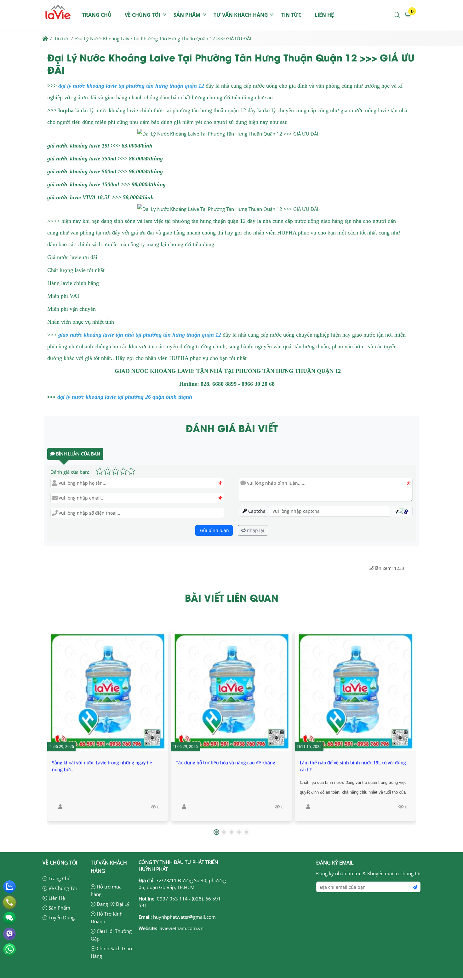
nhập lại (255, 530)
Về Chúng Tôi (62, 888)
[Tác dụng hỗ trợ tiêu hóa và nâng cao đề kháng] (231, 691)
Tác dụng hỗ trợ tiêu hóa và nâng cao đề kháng (225, 763)
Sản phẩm (187, 14)
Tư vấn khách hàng (241, 14)
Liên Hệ (56, 898)
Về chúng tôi (142, 14)
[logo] (58, 26)
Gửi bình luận (214, 530)
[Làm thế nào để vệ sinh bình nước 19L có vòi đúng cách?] (355, 691)
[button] (397, 15)
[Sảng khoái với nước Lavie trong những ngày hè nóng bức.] (107, 691)
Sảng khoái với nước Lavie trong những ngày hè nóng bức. (102, 766)
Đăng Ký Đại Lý (112, 904)
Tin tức (291, 14)
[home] (45, 38)
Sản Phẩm (58, 908)
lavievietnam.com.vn (180, 928)
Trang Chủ (59, 878)
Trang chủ (96, 14)
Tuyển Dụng (61, 917)
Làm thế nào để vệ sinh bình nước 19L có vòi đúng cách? (353, 766)
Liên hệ (324, 14)
